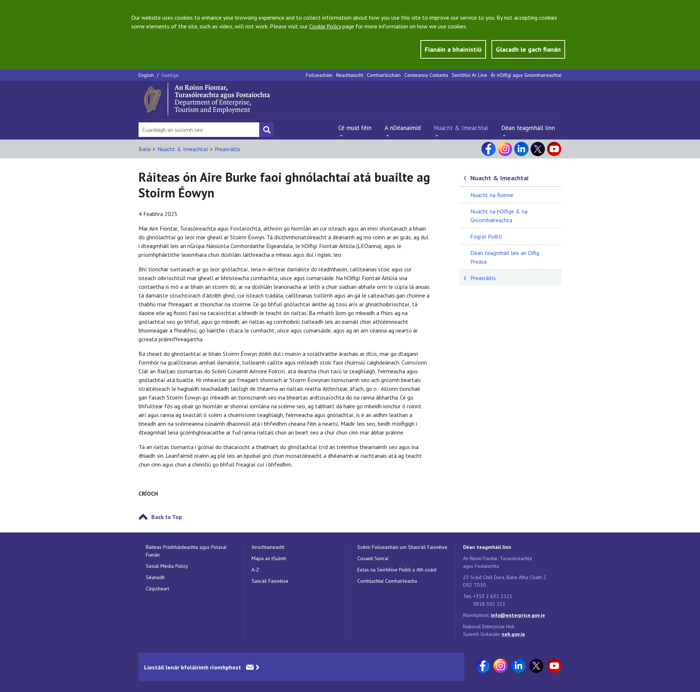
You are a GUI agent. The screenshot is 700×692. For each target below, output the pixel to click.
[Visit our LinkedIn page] (521, 149)
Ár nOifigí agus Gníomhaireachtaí (526, 75)
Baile (145, 149)
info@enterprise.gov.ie (518, 615)
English (147, 75)
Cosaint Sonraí (372, 558)
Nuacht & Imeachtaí (461, 128)
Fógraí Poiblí (486, 236)
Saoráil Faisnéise (270, 581)
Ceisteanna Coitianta (426, 75)
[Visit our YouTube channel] (554, 149)
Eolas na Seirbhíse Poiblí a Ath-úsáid (396, 569)
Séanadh (155, 577)
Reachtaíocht (349, 75)
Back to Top (166, 516)
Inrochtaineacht (268, 547)
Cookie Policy (325, 26)
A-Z (255, 569)
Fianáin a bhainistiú (453, 49)
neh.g (508, 634)
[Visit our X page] (537, 149)
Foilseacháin (319, 75)
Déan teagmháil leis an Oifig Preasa (504, 257)
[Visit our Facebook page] (488, 149)
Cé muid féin (355, 128)
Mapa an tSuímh (269, 558)
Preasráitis (227, 149)
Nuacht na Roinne (491, 194)
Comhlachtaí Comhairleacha (387, 581)
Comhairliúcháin (384, 75)
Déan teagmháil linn (528, 128)
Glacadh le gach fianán (528, 49)
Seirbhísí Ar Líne (469, 75)
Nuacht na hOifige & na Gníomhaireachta (499, 216)
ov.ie (519, 634)
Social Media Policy (167, 566)
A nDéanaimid (403, 128)
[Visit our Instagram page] (505, 149)
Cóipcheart (157, 588)
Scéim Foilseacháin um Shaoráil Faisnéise (402, 547)
